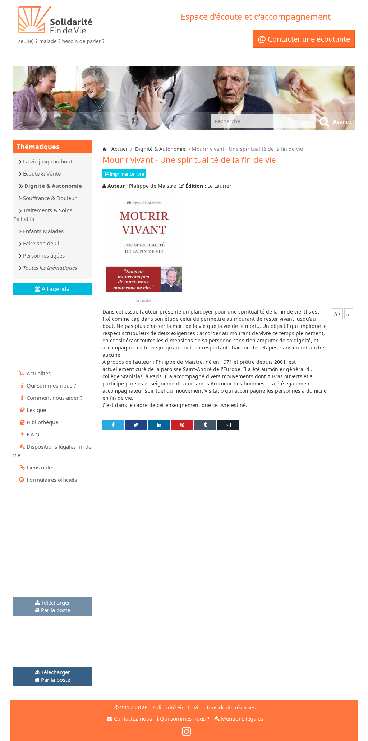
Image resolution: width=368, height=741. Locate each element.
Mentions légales (242, 718)
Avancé (342, 121)
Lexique (36, 409)
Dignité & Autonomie (53, 185)
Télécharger (55, 602)
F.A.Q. (34, 434)
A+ (337, 314)
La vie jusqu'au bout (47, 161)
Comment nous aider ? (55, 397)
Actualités (39, 373)
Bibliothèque (42, 422)
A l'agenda (55, 289)
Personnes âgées (44, 255)
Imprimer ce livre (126, 174)
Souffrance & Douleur (50, 198)
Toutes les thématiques (50, 267)
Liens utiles (40, 467)
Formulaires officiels (52, 479)
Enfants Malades (43, 231)
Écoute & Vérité (42, 173)
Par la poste (55, 609)
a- (348, 314)
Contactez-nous (133, 718)
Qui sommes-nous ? (51, 385)
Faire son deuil (41, 243)
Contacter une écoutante (304, 38)
